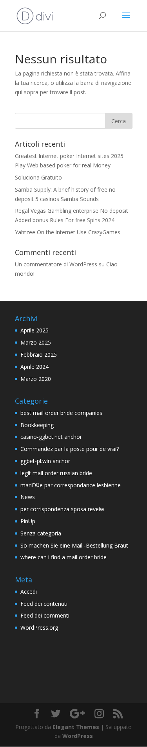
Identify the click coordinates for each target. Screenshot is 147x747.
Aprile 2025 (34, 330)
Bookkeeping (37, 425)
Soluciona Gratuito (38, 177)
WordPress (77, 736)
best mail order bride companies (61, 413)
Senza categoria (40, 533)
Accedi (28, 591)
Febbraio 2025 (38, 354)
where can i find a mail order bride (63, 557)
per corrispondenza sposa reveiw (62, 509)
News (27, 497)
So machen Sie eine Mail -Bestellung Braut (74, 545)
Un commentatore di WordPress (56, 264)
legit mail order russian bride (56, 473)
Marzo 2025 (35, 342)
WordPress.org (39, 627)
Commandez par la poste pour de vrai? (69, 449)
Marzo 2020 (35, 378)
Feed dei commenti (44, 615)
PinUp (27, 521)
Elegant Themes (76, 727)
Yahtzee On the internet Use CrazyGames (67, 232)
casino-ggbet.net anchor (51, 436)
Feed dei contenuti (43, 603)
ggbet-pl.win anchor (45, 461)
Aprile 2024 (34, 366)
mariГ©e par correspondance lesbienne (70, 485)
